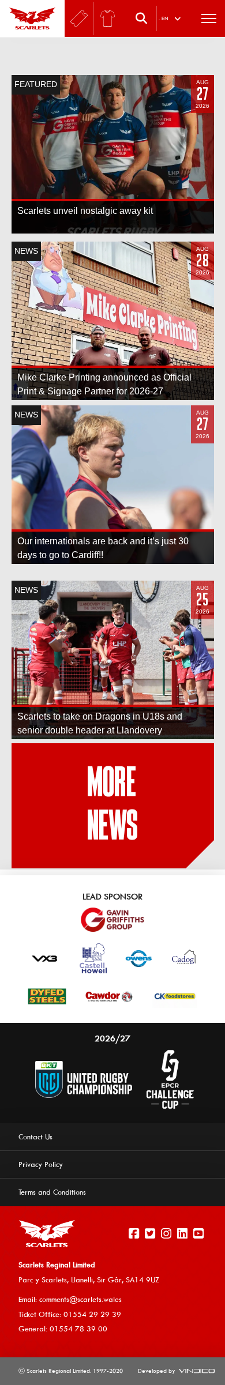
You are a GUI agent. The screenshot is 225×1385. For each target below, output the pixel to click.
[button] (144, 18)
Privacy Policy (40, 1164)
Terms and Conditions (52, 1191)
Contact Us (35, 1136)
